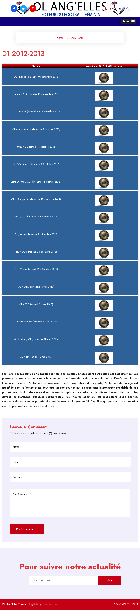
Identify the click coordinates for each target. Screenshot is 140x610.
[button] (128, 21)
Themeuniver (49, 604)
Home (60, 38)
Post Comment (25, 529)
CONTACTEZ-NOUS (126, 604)
